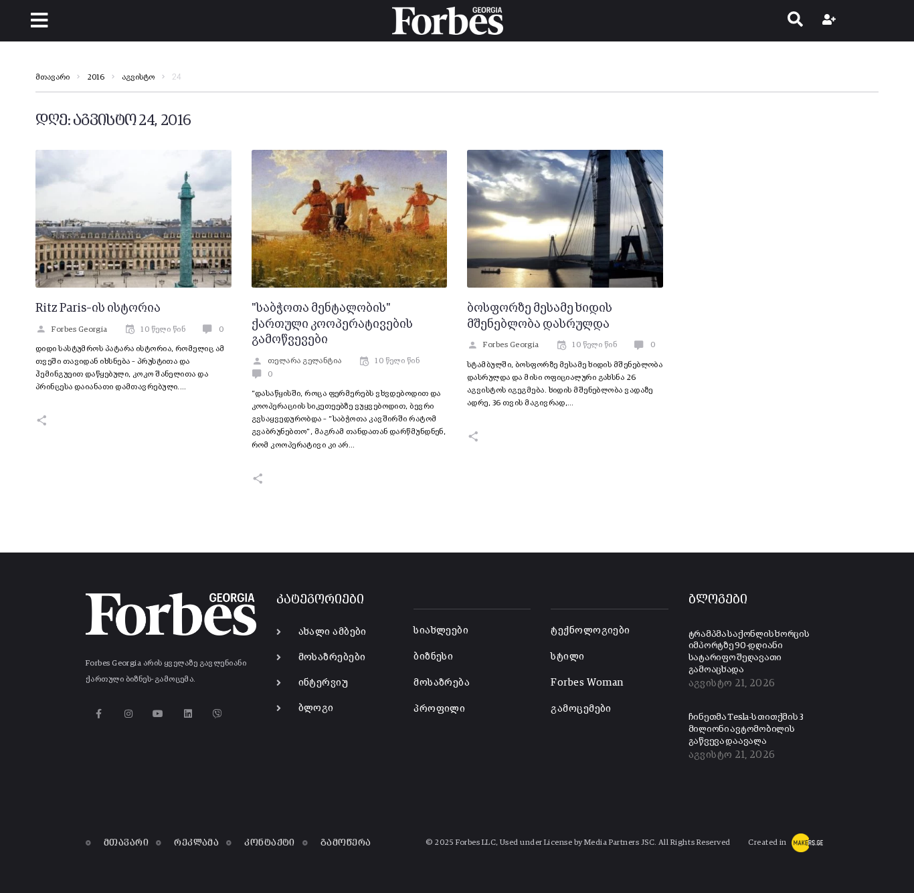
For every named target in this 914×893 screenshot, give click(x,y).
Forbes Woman (587, 683)
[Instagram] (128, 714)
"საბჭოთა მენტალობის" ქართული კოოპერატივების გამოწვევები (332, 324)
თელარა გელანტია (305, 361)
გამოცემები (581, 709)
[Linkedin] (188, 714)
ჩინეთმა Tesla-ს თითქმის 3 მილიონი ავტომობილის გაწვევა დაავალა (746, 729)
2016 (95, 78)
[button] (39, 20)
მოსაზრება (442, 683)
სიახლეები (441, 630)
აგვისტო (138, 78)
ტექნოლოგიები (590, 630)
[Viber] (218, 714)
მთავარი (52, 78)
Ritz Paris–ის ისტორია (98, 308)
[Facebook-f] (99, 714)
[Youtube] (158, 714)
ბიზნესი (433, 657)
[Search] (795, 21)
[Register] (830, 20)
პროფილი (439, 709)
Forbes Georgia (79, 330)
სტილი (567, 657)
